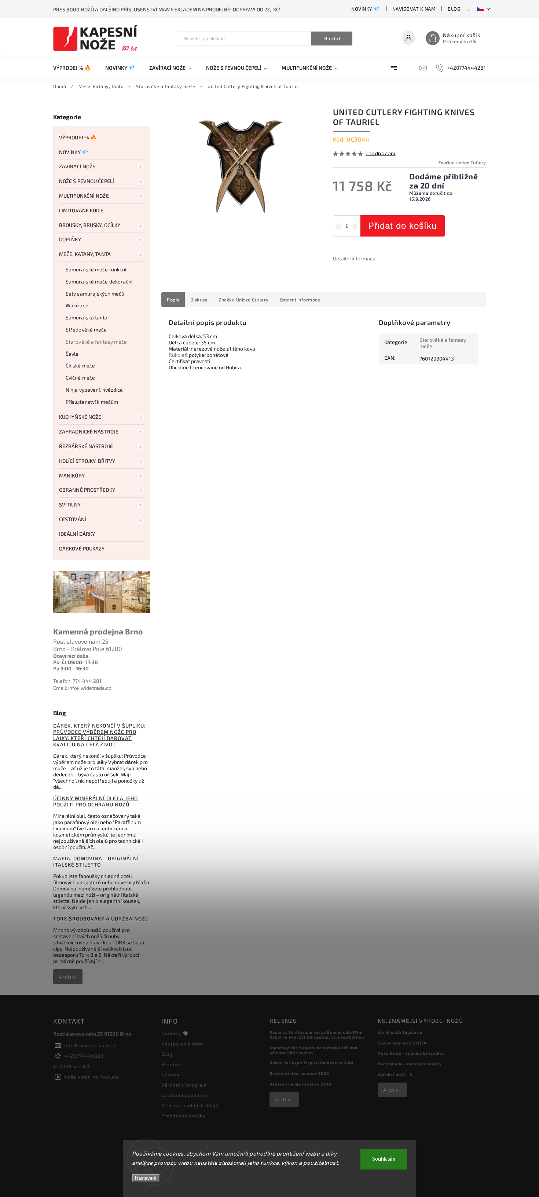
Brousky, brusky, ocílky (89, 225)
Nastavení (146, 1178)
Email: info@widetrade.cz (82, 688)
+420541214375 (72, 1066)
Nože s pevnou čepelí (86, 181)
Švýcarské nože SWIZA (402, 1042)
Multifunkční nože (84, 196)
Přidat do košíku (402, 226)
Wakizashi (77, 305)
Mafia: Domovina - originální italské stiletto (96, 861)
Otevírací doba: (71, 656)
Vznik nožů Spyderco (400, 1032)
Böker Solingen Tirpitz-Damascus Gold (311, 1062)
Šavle (72, 354)
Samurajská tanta (87, 317)
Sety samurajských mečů (95, 293)
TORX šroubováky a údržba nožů (101, 918)
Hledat (332, 38)
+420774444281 (83, 1056)
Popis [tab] (173, 300)
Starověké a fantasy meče (96, 341)
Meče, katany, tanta (85, 254)
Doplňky (70, 239)
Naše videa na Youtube (91, 1077)
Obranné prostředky (87, 490)
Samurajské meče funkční (96, 269)
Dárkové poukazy (82, 548)
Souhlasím (383, 1159)
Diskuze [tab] (199, 300)
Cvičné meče (80, 377)
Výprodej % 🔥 (77, 137)
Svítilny (70, 504)
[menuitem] (75, 68)
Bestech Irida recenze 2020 (299, 1073)
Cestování (72, 519)
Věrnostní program (184, 1085)
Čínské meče (80, 365)
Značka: (462, 162)
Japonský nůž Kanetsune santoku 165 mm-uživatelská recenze (315, 1050)
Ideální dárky (77, 534)
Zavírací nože (77, 166)
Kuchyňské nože (80, 417)
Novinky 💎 (365, 9)
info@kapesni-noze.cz (90, 1045)
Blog (454, 9)
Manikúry (72, 475)
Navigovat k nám (414, 9)
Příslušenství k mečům (92, 402)
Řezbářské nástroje (86, 446)
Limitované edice (81, 210)
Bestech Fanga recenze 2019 (300, 1083)
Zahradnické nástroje (88, 431)
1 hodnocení (381, 153)
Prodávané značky (183, 1116)
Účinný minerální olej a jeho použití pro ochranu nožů (95, 801)
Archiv (68, 976)
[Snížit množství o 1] (338, 226)
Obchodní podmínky (184, 1095)
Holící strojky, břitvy (87, 461)
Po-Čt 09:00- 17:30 (75, 662)
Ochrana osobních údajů (190, 1105)
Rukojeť (178, 355)
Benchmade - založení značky (410, 1063)
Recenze (171, 1064)
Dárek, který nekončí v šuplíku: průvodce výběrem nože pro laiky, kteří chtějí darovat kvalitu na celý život (99, 734)
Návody (170, 1074)
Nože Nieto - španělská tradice (411, 1053)
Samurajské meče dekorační (99, 281)
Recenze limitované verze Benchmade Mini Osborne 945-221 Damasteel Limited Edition (317, 1034)
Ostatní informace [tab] (300, 300)
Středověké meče (86, 329)
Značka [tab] (244, 300)
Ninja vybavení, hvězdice (94, 390)
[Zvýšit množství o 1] (355, 226)
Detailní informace (354, 258)
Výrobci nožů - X (395, 1074)
